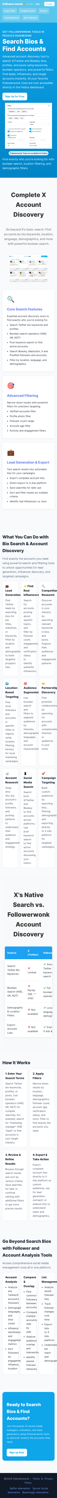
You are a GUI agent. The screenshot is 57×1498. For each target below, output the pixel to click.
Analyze (43, 11)
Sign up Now (16, 1452)
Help (37, 4)
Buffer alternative (20, 1488)
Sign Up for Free (14, 96)
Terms (36, 1478)
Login (49, 4)
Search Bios (9, 11)
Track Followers (11, 17)
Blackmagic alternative (35, 1492)
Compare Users (27, 11)
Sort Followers (30, 17)
